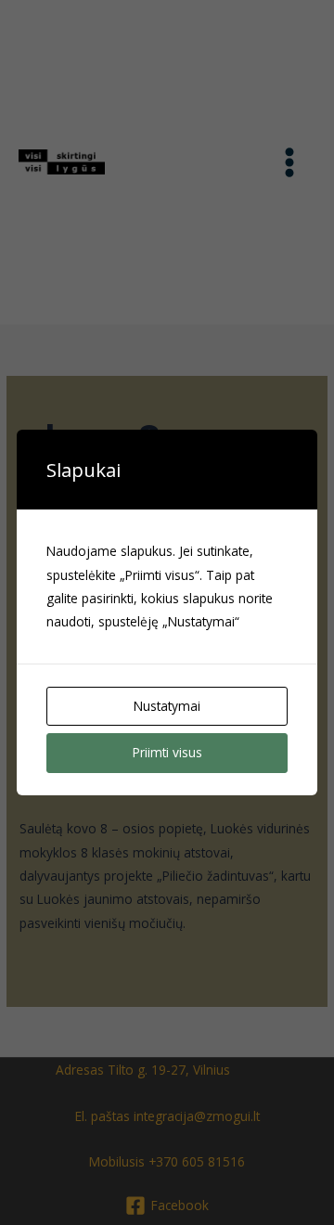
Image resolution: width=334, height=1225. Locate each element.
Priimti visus (167, 752)
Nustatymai (167, 706)
